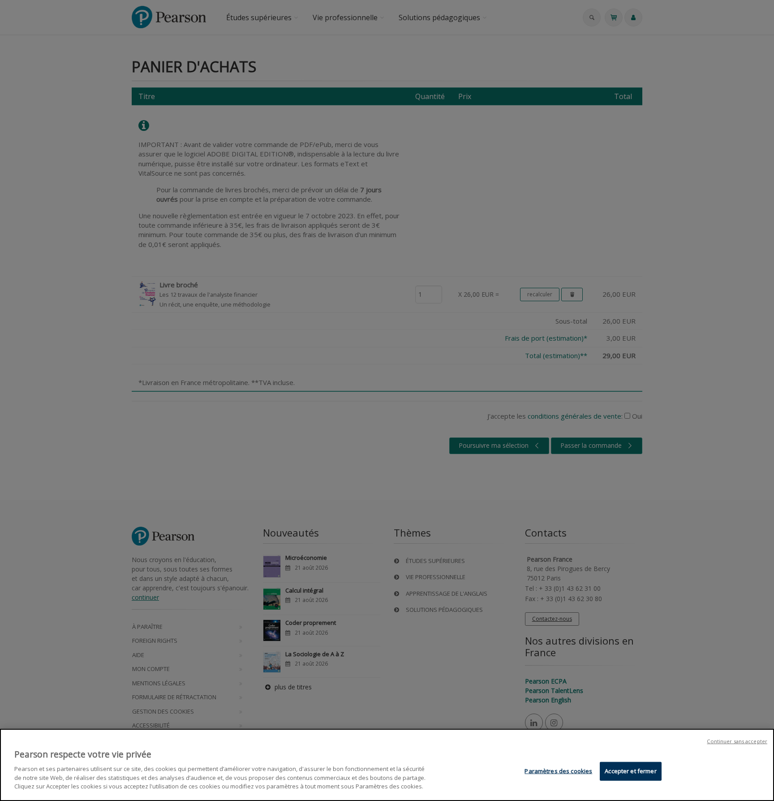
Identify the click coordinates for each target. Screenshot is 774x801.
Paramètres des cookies (558, 770)
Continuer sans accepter (737, 741)
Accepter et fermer (630, 770)
